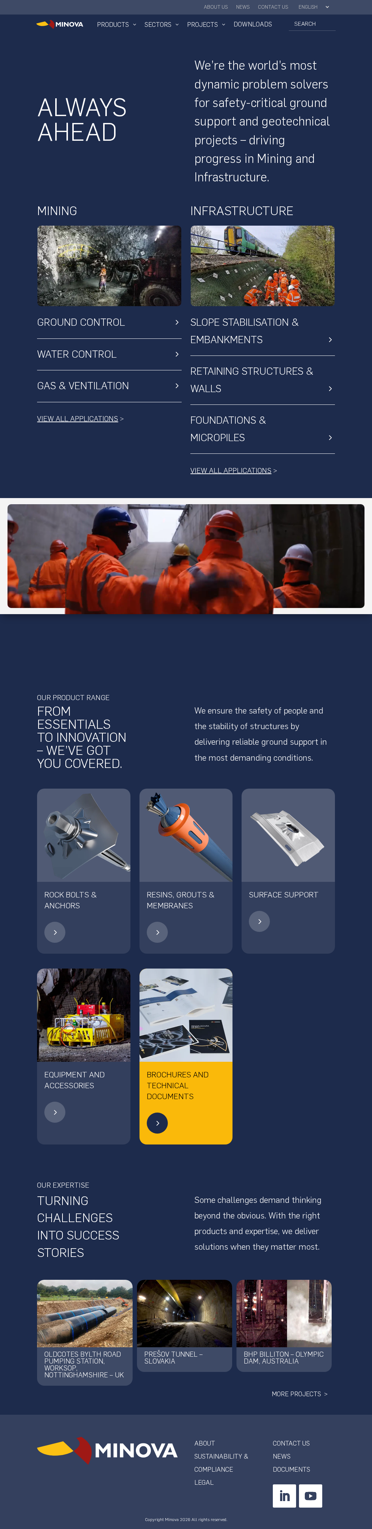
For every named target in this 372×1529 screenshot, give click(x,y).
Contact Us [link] (273, 7)
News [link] (243, 7)
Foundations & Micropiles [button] (228, 429)
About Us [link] (216, 7)
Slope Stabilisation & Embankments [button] (244, 331)
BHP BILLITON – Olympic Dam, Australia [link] (284, 1357)
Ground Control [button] (81, 322)
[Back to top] (364, 1476)
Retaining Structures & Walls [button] (252, 380)
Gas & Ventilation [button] (83, 385)
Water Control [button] (77, 354)
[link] (59, 24)
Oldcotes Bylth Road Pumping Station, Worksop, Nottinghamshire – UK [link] (84, 1364)
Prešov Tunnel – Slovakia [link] (173, 1357)
